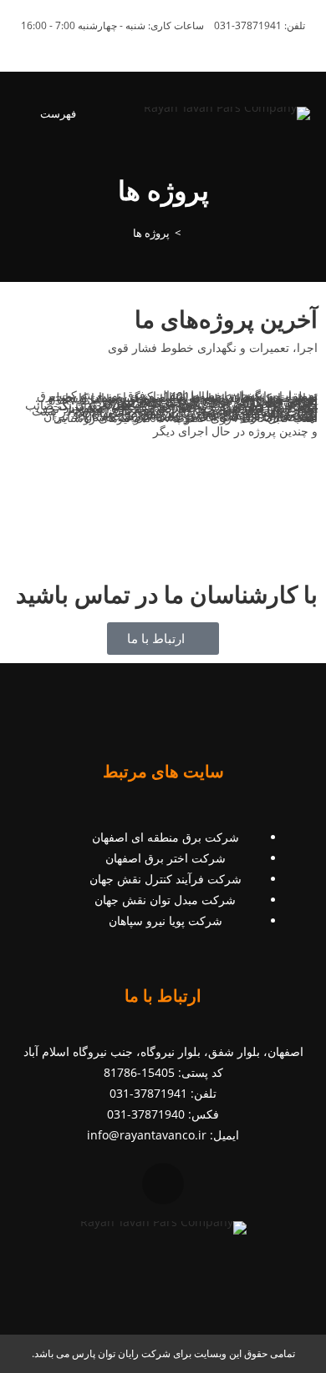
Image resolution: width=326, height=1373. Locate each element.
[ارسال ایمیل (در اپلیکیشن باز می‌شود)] (156, 42)
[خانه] (190, 232)
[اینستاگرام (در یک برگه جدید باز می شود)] (173, 42)
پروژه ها (151, 232)
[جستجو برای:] (27, 113)
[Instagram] (163, 1184)
